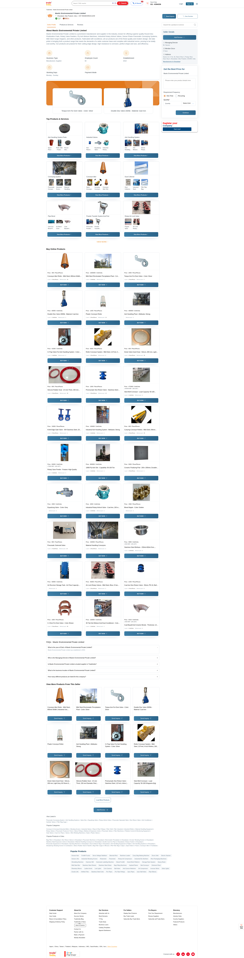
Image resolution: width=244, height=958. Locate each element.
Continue (186, 112)
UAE (87, 946)
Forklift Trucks (85, 855)
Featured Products (178, 922)
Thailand (67, 946)
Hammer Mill (90, 862)
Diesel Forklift (120, 862)
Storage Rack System (148, 862)
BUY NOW (63, 285)
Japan (51, 946)
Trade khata (102, 922)
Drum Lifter (155, 855)
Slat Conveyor (144, 865)
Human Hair (75, 855)
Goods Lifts (75, 871)
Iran (105, 946)
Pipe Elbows (152, 871)
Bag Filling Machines (120, 865)
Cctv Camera (108, 868)
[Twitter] (188, 954)
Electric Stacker (166, 855)
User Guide (52, 916)
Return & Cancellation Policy (57, 919)
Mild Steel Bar (76, 865)
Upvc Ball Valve (141, 871)
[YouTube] (193, 954)
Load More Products (102, 800)
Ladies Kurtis (88, 868)
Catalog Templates (104, 927)
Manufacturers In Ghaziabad (171, 61)
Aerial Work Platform (133, 862)
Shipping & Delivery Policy (57, 922)
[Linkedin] (183, 954)
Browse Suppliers (153, 916)
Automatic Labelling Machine (105, 862)
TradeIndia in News (80, 922)
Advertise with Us (104, 913)
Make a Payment (79, 935)
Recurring (181, 96)
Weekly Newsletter (79, 937)
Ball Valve (117, 868)
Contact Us (77, 929)
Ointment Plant (156, 865)
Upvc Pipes (131, 871)
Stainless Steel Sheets (89, 865)
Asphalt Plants (133, 865)
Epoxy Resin (161, 862)
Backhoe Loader (125, 855)
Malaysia (74, 946)
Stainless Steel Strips (105, 865)
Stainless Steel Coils (97, 871)
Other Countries (112, 946)
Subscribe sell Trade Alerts (156, 919)
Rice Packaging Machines (158, 859)
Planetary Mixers (77, 868)
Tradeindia (49, 9)
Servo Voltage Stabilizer (100, 855)
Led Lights (98, 868)
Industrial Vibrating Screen (89, 859)
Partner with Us (78, 932)
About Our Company (80, 913)
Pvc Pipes (109, 871)
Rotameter (103, 859)
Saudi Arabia (94, 946)
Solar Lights (165, 868)
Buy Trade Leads (129, 916)
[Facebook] (178, 954)
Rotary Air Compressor (125, 859)
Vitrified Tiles (85, 871)
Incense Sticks (154, 868)
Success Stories (79, 916)
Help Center (53, 913)
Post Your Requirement (155, 913)
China (56, 946)
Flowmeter (112, 859)
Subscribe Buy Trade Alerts (132, 919)
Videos (175, 924)
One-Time (170, 96)
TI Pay (101, 919)
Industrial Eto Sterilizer (141, 859)
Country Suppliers (178, 919)
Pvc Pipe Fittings (120, 871)
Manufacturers (177, 913)
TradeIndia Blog (79, 919)
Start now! (177, 129)
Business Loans (103, 924)
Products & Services (66, 25)
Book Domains (103, 916)
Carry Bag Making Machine (141, 855)
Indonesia (82, 946)
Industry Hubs (177, 916)
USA (100, 946)
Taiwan (61, 946)
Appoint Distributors (105, 930)
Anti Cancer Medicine (129, 868)
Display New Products (130, 913)
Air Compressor (143, 868)
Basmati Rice (114, 855)
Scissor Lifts (75, 859)
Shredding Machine (77, 862)
